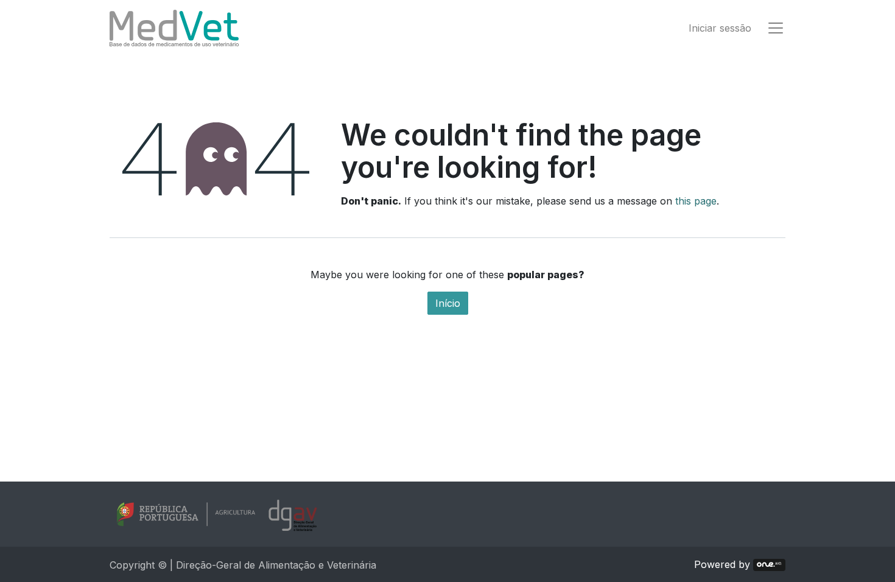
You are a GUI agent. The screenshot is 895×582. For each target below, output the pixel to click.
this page (696, 201)
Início (447, 303)
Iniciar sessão (720, 28)
